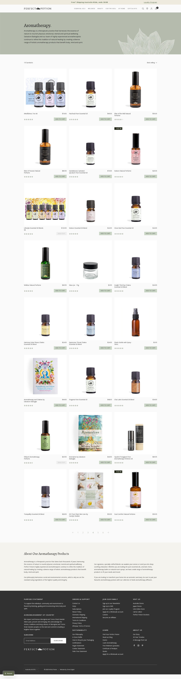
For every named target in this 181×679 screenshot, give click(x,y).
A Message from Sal (140, 640)
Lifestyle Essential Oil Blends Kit (33, 229)
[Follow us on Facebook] (134, 645)
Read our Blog (107, 637)
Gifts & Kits (132, 8)
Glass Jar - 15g (74, 285)
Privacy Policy (77, 623)
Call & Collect (137, 612)
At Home (122, 8)
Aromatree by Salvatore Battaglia (77, 458)
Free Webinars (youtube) (111, 646)
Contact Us (76, 603)
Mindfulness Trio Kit (30, 114)
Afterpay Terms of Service (81, 626)
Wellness (91, 8)
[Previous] (72, 532)
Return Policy (76, 612)
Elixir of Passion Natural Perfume (32, 172)
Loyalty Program (150, 2)
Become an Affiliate (109, 617)
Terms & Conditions (79, 620)
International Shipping (79, 617)
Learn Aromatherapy (110, 643)
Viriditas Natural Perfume (32, 285)
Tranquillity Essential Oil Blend (34, 514)
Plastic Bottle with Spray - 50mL (123, 343)
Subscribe (58, 641)
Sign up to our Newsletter (111, 603)
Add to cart (60, 119)
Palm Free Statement (79, 651)
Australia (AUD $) (30, 669)
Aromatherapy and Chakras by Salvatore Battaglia (34, 400)
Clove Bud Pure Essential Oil (123, 228)
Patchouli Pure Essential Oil (78, 114)
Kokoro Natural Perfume (122, 171)
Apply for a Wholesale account (113, 612)
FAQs (74, 606)
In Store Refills (77, 637)
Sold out (61, 233)
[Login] (151, 8)
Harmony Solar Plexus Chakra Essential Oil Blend (34, 343)
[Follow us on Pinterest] (142, 645)
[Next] (108, 532)
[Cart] (156, 9)
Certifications (76, 643)
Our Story (136, 634)
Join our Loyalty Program (111, 609)
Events (105, 640)
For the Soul (111, 8)
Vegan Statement (78, 646)
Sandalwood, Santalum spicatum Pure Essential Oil (78, 172)
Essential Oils (79, 8)
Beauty (100, 8)
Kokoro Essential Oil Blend (78, 228)
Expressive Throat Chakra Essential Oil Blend (77, 343)
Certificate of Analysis (110, 648)
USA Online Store (139, 609)
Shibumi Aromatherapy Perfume (31, 458)
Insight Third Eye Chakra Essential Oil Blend (122, 286)
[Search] (143, 9)
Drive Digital (70, 669)
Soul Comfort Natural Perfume (124, 514)
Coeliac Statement (78, 648)
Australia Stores (138, 603)
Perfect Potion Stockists (141, 615)
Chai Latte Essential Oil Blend (124, 400)
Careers (105, 615)
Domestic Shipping (78, 615)
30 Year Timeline (138, 637)
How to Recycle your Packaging (83, 640)
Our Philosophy (77, 634)
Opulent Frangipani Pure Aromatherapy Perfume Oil (123, 458)
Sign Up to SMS (108, 606)
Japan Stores (137, 606)
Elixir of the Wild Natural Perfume (122, 114)
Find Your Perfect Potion (111, 634)
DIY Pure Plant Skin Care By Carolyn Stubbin (78, 515)
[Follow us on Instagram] (138, 645)
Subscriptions (76, 609)
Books (105, 651)
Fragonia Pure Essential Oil (78, 400)
